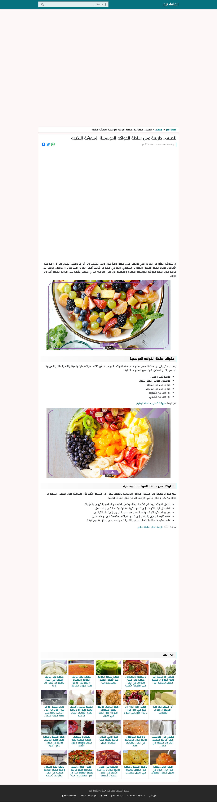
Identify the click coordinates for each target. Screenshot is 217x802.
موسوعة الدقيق (68, 795)
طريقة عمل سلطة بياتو (150, 527)
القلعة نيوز (170, 4)
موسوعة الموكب (88, 795)
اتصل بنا (103, 795)
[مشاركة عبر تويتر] (48, 144)
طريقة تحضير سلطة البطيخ (151, 403)
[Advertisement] (108, 68)
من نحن (152, 795)
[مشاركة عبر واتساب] (53, 144)
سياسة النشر (117, 795)
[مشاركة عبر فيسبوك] (43, 144)
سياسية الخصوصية (136, 795)
